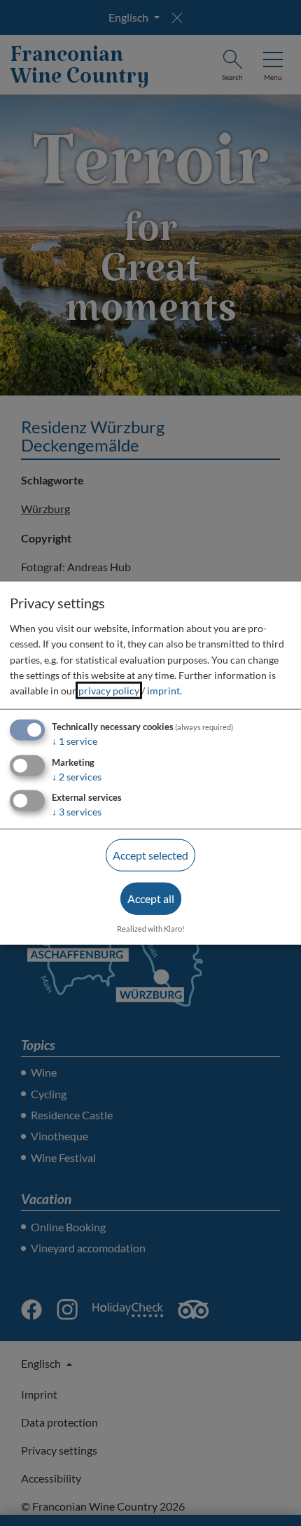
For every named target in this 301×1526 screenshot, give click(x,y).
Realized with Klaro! (151, 927)
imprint (163, 690)
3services (77, 812)
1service (74, 740)
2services (77, 776)
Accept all (150, 898)
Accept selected (150, 855)
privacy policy (108, 690)
